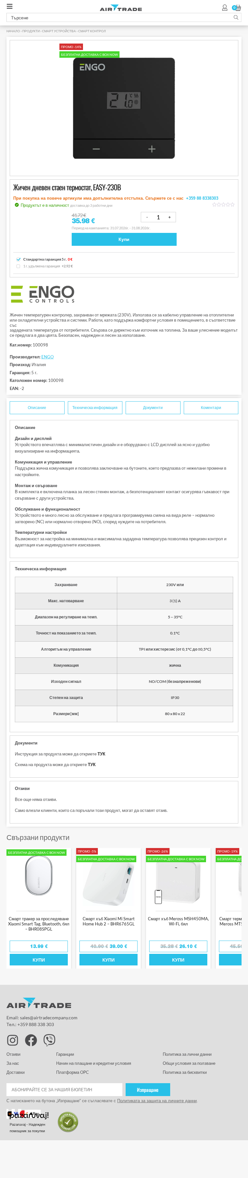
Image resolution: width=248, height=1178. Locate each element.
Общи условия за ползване (189, 1063)
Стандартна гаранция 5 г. (47, 259)
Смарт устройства (59, 31)
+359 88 (194, 198)
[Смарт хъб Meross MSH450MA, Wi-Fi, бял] (178, 878)
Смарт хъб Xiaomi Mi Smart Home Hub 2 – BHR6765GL (109, 921)
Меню (11, 8)
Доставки (15, 1072)
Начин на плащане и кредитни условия (93, 1063)
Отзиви (13, 1054)
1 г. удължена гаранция (48, 266)
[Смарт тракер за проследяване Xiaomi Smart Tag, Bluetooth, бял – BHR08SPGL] (38, 878)
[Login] (225, 8)
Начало (13, 31)
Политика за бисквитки (185, 1072)
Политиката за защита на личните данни (157, 1100)
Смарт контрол (92, 31)
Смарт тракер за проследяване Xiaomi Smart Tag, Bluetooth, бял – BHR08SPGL (38, 924)
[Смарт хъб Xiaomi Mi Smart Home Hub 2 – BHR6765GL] (108, 878)
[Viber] (49, 1040)
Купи (124, 239)
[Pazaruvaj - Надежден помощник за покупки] (68, 1131)
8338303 (210, 198)
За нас (12, 1063)
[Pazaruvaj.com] (30, 1117)
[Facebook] (31, 1040)
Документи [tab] (153, 407)
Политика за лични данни (187, 1054)
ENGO (47, 356)
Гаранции (65, 1054)
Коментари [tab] (211, 407)
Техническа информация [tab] (95, 407)
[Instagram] (12, 1040)
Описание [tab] (37, 407)
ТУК (101, 753)
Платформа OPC (72, 1072)
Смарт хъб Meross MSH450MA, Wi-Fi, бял (178, 921)
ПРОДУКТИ (31, 31)
